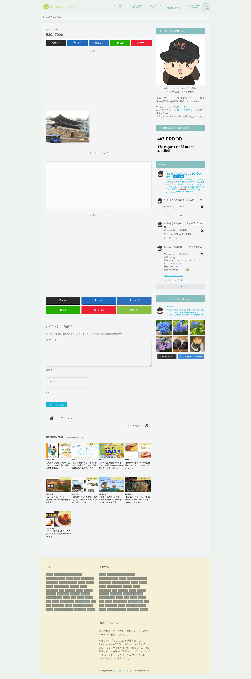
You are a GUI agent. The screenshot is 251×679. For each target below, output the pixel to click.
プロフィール (118, 7)
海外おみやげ (58, 605)
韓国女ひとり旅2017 (175, 8)
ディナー (74, 586)
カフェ (69, 578)
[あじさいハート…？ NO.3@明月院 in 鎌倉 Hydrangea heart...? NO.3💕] (164, 327)
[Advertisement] (99, 81)
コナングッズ (52, 582)
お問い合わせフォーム (186, 110)
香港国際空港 (79, 609)
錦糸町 (76, 605)
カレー (77, 578)
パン (61, 590)
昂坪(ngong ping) (82, 602)
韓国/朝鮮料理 (86, 605)
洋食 (48, 605)
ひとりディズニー (155, 7)
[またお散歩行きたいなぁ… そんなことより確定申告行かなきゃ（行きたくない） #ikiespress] (197, 344)
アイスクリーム (60, 575)
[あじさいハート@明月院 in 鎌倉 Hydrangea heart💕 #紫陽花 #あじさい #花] (197, 327)
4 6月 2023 (183, 230)
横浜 (93, 602)
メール (50, 381)
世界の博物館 (63, 594)
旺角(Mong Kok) (66, 602)
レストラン (51, 594)
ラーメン (88, 590)
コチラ (182, 107)
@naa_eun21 (169, 206)
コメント (51, 340)
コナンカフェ (87, 578)
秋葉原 (68, 605)
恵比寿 (80, 598)
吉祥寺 (66, 598)
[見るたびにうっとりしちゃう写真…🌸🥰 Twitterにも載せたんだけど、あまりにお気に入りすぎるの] (164, 344)
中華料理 (50, 598)
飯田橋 (49, 609)
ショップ (72, 582)
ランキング (70, 590)
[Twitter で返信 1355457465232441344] (165, 280)
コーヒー (63, 582)
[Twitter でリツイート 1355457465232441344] (171, 280)
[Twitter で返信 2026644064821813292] (165, 215)
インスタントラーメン (55, 578)
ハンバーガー (52, 590)
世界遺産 (85, 594)
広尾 (73, 598)
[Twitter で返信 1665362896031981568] (165, 238)
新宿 (48, 602)
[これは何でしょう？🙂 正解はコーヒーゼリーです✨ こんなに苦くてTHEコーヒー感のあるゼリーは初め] (180, 344)
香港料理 (90, 609)
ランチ (79, 590)
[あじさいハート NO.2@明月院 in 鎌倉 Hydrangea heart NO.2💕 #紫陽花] (180, 327)
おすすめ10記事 (135, 7)
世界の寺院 (75, 594)
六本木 (58, 598)
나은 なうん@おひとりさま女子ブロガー (183, 201)
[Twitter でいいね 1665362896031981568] (177, 238)
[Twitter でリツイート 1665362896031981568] (171, 238)
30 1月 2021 (183, 254)
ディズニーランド (61, 586)
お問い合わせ (194, 7)
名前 (49, 370)
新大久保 (88, 598)
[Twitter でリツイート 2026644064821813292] (171, 215)
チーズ (49, 586)
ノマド (83, 586)
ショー (81, 582)
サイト (49, 392)
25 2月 (181, 206)
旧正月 (55, 602)
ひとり (49, 575)
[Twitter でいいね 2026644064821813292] (177, 215)
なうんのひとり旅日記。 (123, 671)
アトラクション (75, 575)
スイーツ (89, 582)
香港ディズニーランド (63, 609)
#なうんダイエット (173, 275)
